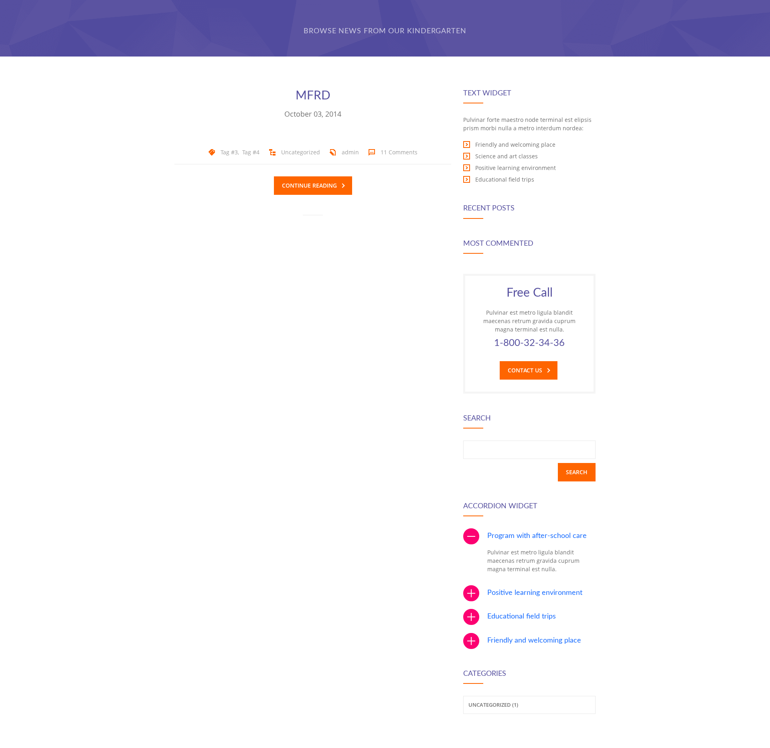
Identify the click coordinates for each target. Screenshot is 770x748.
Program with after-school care (537, 536)
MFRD (313, 96)
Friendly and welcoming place (534, 640)
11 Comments (399, 152)
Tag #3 (229, 152)
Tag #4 (250, 152)
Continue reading (309, 185)
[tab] (529, 536)
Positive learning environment (534, 592)
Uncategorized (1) (493, 704)
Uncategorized (300, 152)
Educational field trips (521, 616)
